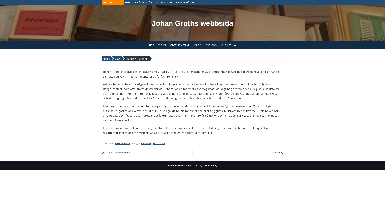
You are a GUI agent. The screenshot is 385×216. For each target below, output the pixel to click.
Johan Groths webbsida (192, 23)
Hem (151, 45)
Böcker (161, 45)
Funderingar (123, 144)
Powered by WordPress (179, 165)
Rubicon (276, 152)
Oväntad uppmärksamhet (117, 152)
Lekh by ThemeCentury (205, 165)
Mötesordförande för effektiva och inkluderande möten (159, 2)
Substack (211, 45)
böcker (147, 144)
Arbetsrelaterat (179, 45)
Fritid (197, 45)
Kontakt (226, 45)
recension (159, 144)
